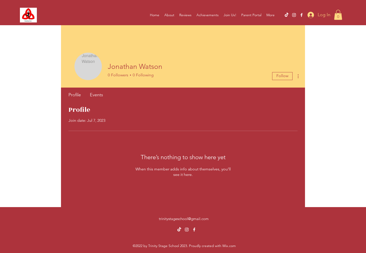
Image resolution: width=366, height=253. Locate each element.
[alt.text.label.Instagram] (294, 14)
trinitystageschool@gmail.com (184, 218)
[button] (338, 15)
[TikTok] (286, 14)
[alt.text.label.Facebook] (301, 14)
